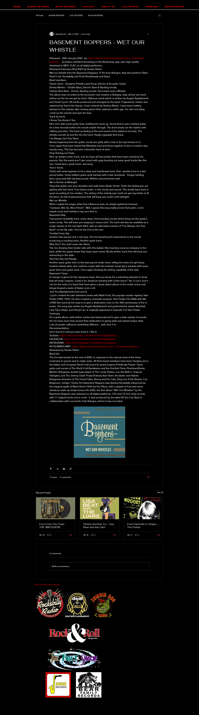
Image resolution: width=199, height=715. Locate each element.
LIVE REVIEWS (76, 15)
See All (160, 492)
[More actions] (148, 34)
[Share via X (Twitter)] (57, 468)
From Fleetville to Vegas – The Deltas (143, 525)
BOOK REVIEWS (95, 15)
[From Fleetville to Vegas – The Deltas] (143, 508)
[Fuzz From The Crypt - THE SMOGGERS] (55, 508)
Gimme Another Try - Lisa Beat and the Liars (98, 525)
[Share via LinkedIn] (64, 468)
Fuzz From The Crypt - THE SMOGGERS (52, 525)
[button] (159, 15)
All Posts (39, 15)
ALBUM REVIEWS (56, 15)
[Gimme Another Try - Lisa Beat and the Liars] (99, 508)
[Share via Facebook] (50, 468)
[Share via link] (70, 468)
